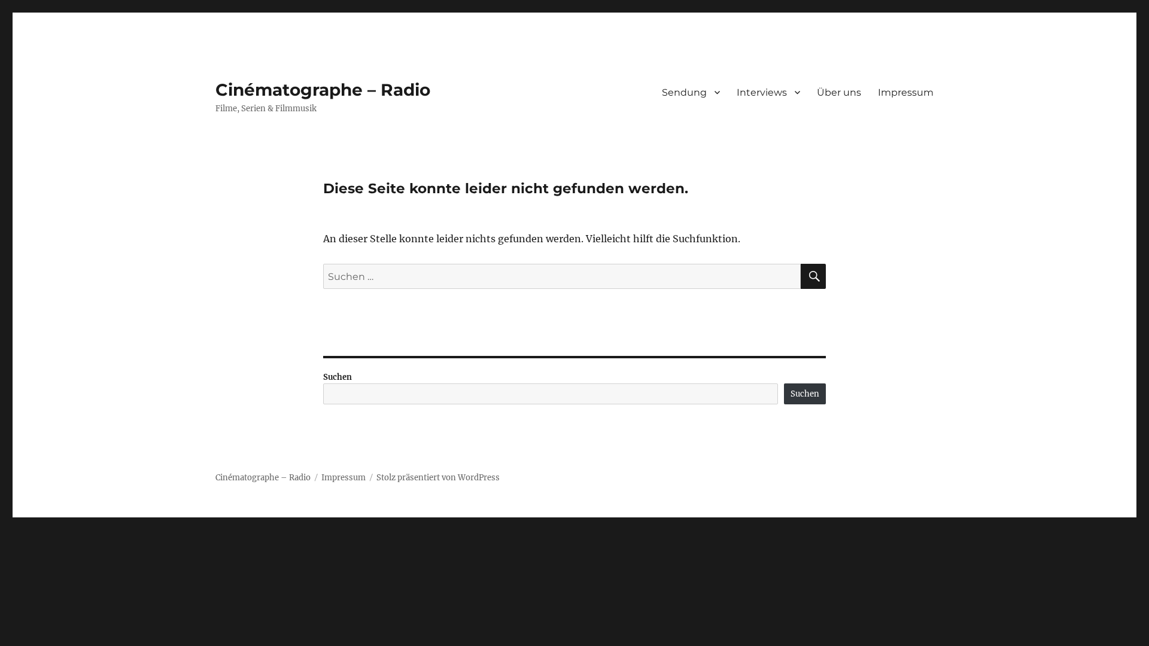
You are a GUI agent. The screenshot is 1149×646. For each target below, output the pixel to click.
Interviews (762, 92)
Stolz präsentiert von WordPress (438, 478)
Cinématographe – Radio (322, 90)
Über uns (839, 92)
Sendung (684, 92)
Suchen (337, 377)
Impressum (906, 92)
